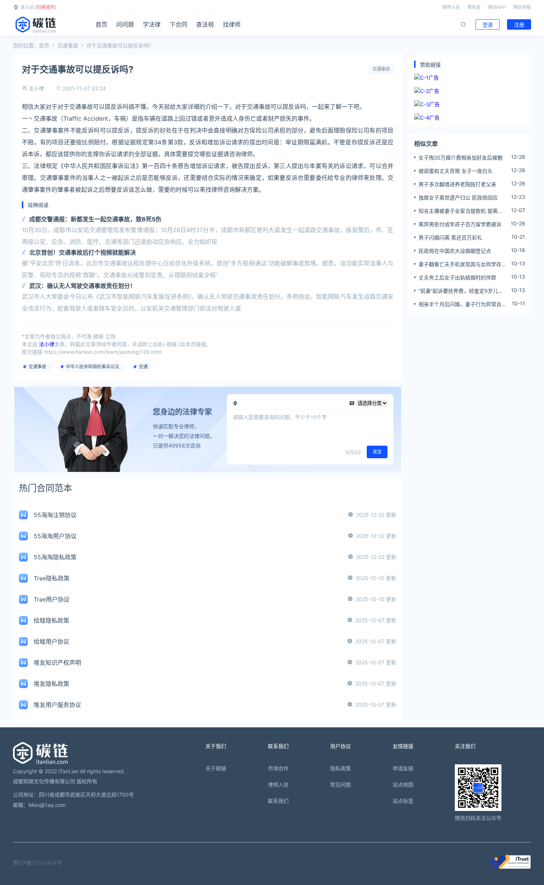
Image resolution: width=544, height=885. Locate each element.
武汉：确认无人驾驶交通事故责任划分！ (82, 285)
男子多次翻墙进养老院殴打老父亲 (457, 184)
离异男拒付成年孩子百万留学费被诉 (460, 224)
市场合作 (278, 768)
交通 (143, 366)
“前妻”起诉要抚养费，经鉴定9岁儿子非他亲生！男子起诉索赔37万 (461, 291)
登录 (488, 24)
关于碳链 (215, 768)
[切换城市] (45, 7)
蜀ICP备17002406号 (37, 862)
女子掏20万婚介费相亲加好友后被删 (461, 157)
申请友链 (403, 768)
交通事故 (67, 45)
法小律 (36, 88)
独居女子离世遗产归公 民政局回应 (458, 197)
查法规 (205, 24)
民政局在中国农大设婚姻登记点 (455, 251)
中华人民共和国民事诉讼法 (92, 366)
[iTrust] (510, 867)
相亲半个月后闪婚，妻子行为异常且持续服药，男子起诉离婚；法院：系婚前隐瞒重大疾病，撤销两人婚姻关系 (463, 304)
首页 (101, 24)
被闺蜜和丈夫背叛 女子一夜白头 (456, 171)
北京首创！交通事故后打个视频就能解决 (82, 252)
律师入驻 (451, 7)
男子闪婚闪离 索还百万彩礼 (450, 237)
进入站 (27, 7)
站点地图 (403, 784)
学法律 (152, 24)
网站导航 (522, 7)
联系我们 (278, 801)
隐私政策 (340, 768)
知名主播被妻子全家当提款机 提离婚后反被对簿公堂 (461, 211)
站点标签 (403, 801)
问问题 (125, 24)
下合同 (178, 24)
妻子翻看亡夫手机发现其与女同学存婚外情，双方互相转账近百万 (463, 264)
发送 (377, 452)
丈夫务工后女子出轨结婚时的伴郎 (457, 277)
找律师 (232, 24)
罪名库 (474, 7)
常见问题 (340, 784)
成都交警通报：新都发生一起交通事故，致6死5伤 (95, 219)
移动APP (497, 7)
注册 (519, 24)
